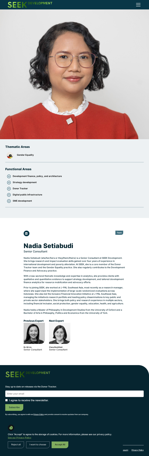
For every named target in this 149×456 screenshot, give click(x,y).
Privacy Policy (138, 450)
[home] (30, 5)
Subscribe (14, 407)
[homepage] (27, 377)
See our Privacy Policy (19, 437)
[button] (138, 4)
